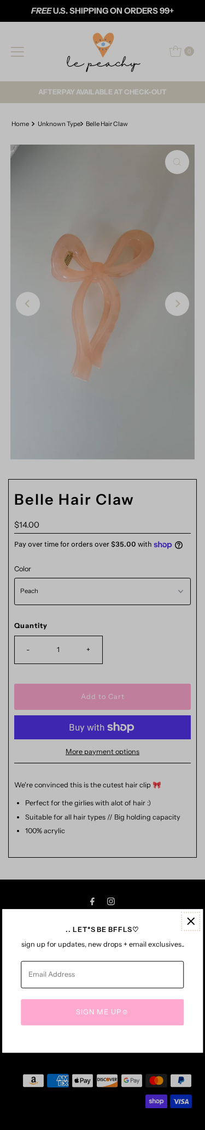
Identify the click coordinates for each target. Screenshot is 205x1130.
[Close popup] (190, 921)
